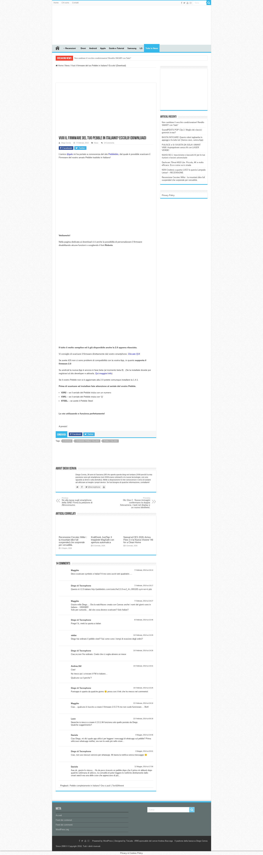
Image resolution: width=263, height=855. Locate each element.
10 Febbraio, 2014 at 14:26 (143, 650)
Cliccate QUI (134, 354)
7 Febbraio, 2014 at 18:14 (143, 570)
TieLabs (129, 841)
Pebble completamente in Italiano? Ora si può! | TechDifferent (97, 785)
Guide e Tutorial (116, 48)
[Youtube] (187, 3)
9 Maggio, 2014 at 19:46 (144, 735)
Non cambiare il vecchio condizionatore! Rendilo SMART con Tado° (102, 58)
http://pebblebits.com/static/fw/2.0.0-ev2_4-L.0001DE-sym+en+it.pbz (121, 589)
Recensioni (70, 48)
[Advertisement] (184, 89)
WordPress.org (62, 829)
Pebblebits (113, 154)
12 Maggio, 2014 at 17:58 (144, 766)
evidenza (67, 441)
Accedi (59, 815)
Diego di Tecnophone (81, 586)
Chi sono (65, 3)
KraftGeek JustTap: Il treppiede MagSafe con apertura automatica (102, 540)
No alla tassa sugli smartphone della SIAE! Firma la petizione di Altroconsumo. (77, 501)
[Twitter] (184, 3)
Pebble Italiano (110, 441)
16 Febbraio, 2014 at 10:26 (143, 688)
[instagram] (190, 3)
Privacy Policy (168, 195)
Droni (83, 48)
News (67, 65)
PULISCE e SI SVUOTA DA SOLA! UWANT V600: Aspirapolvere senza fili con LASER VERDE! (181, 147)
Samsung (131, 48)
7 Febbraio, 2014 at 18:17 (143, 585)
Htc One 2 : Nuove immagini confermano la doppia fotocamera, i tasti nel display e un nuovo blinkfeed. (135, 503)
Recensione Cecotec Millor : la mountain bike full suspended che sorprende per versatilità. (73, 541)
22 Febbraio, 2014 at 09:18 (143, 718)
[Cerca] (209, 2)
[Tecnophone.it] (68, 24)
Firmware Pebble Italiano (87, 441)
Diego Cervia (66, 143)
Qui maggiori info (103, 373)
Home (56, 3)
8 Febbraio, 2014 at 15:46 (143, 620)
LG (141, 48)
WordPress (108, 841)
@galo (70, 154)
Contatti (75, 3)
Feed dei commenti (64, 825)
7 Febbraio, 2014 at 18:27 (143, 601)
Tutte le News (152, 48)
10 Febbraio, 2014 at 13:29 (143, 635)
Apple (103, 48)
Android (93, 48)
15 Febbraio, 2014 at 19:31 (143, 666)
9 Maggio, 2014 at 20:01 (144, 751)
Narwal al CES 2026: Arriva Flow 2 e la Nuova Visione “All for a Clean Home (138, 540)
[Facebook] (181, 3)
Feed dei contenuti (64, 820)
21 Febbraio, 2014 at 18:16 (143, 703)
